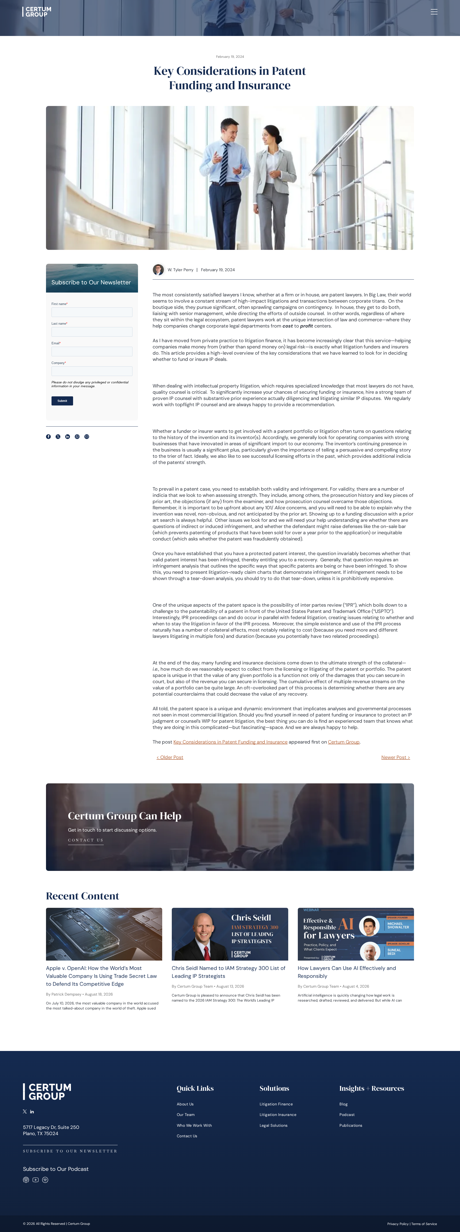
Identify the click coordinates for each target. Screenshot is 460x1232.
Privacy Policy (398, 1224)
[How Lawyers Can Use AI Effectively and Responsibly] (356, 934)
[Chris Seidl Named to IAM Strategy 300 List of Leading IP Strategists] (230, 934)
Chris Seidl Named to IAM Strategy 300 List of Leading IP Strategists (228, 972)
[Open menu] (434, 11)
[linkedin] (32, 1112)
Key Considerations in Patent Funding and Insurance (230, 742)
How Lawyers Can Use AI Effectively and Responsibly (347, 972)
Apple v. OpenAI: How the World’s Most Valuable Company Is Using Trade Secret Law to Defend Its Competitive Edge (101, 976)
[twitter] (25, 1112)
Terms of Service (424, 1224)
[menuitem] (194, 12)
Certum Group (344, 742)
